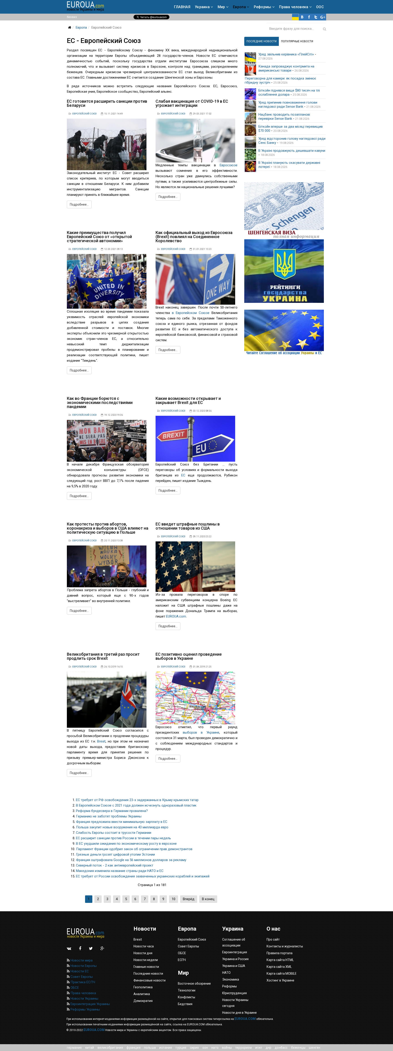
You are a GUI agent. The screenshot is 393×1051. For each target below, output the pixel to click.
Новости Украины (84, 998)
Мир (221, 7)
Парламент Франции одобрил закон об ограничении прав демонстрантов (134, 849)
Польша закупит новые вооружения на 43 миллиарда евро (122, 827)
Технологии (186, 990)
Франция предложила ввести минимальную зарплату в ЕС (121, 822)
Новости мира (81, 960)
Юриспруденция (234, 993)
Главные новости (146, 967)
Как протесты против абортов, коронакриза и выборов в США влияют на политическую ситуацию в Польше (107, 528)
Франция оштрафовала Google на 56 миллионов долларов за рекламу (131, 860)
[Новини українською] (295, 17)
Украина (202, 7)
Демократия (143, 1001)
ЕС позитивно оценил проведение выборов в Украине (189, 656)
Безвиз (72, 17)
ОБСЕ (74, 988)
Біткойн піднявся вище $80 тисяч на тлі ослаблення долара (289, 92)
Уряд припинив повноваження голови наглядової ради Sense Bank (287, 104)
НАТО (215, 1047)
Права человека (293, 7)
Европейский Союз (84, 113)
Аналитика (142, 994)
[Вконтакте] (302, 17)
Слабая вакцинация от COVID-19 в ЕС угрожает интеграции (192, 103)
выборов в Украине (201, 732)
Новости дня (143, 953)
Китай (89, 1047)
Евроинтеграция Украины (90, 1004)
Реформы (262, 7)
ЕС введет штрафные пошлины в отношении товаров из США (188, 526)
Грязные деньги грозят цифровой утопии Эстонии (115, 854)
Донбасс (281, 1047)
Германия (74, 1047)
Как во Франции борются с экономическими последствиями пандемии (100, 402)
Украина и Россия (235, 959)
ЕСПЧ (182, 960)
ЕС (183, 475)
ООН (205, 1047)
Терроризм (243, 1047)
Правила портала (279, 953)
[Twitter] (315, 17)
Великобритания (110, 1047)
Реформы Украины (85, 1009)
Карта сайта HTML (280, 960)
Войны (227, 1047)
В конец (208, 899)
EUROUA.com (176, 616)
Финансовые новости (150, 980)
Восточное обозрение (194, 983)
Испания (165, 1047)
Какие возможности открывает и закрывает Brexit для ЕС (188, 400)
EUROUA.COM (245, 1019)
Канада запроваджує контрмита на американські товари (286, 68)
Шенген (314, 1047)
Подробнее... (79, 204)
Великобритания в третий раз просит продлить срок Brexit (103, 656)
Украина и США (233, 966)
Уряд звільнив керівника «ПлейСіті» (286, 54)
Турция (180, 1047)
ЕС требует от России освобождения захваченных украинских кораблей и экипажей (142, 876)
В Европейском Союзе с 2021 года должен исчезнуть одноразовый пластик (136, 805)
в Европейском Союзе (190, 313)
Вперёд (188, 899)
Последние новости (148, 973)
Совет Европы (81, 977)
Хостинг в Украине (280, 980)
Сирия (194, 1047)
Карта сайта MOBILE (282, 973)
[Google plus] (322, 17)
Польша (150, 1047)
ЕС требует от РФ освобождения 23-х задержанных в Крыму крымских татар (137, 800)
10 (173, 899)
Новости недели (146, 960)
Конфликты (186, 997)
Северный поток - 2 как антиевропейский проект (114, 865)
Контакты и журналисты (285, 946)
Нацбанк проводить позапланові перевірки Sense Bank (284, 116)
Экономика (230, 979)
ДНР (269, 1047)
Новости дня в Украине (239, 1012)
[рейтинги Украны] (285, 271)
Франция (133, 1047)
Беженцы (298, 1047)
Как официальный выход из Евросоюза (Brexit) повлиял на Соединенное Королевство (194, 236)
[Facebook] (309, 17)
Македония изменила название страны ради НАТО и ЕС (120, 871)
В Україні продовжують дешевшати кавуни (291, 151)
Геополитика (143, 987)
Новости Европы (83, 966)
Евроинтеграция (234, 952)
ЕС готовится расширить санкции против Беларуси (107, 103)
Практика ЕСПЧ (82, 982)
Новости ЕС (79, 971)
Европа (239, 7)
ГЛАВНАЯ (182, 7)
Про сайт (273, 939)
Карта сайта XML (279, 967)
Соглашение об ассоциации (233, 942)
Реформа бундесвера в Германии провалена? (112, 811)
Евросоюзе (228, 165)
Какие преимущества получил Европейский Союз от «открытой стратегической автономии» (99, 236)
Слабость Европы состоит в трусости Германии (113, 833)
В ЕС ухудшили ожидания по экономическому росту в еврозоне (126, 844)
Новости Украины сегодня (235, 1003)
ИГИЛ (258, 1047)
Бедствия (185, 1004)
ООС (320, 7)
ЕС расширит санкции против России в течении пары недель (123, 838)
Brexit (101, 741)
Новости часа (144, 946)
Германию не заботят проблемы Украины (108, 816)
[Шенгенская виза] (285, 210)
